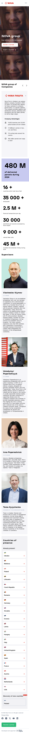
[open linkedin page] (17, 718)
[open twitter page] (10, 718)
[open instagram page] (6, 718)
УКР (26, 5)
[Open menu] (2, 3)
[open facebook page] (2, 718)
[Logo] (9, 3)
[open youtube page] (14, 718)
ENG (26, 3)
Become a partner (8, 725)
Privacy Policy (5, 715)
